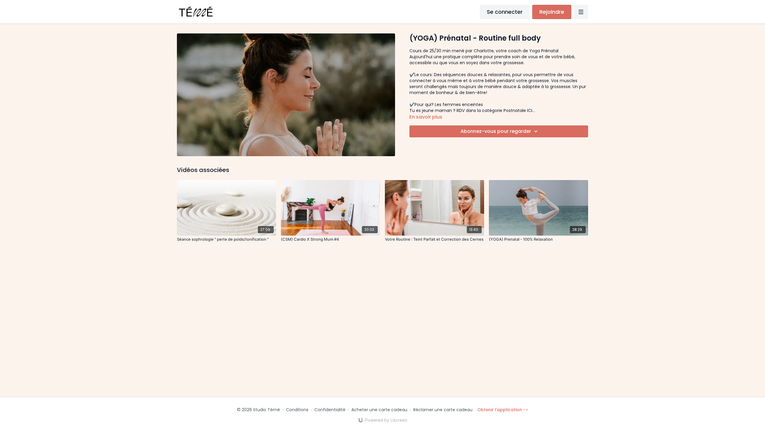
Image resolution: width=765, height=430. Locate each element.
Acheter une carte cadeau (379, 410)
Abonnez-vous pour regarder (495, 131)
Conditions (297, 410)
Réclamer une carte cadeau (442, 410)
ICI (529, 110)
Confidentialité (329, 410)
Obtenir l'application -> (502, 410)
